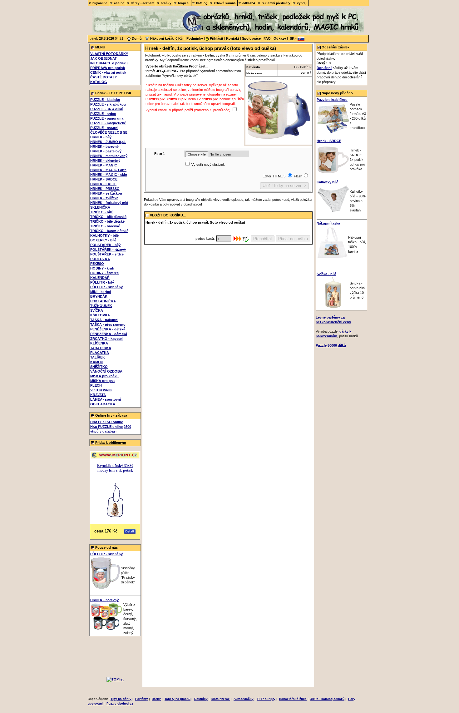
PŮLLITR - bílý (102, 282)
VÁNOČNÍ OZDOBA (106, 371)
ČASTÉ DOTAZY (103, 77)
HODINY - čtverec (104, 273)
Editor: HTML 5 (274, 176)
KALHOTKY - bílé (104, 235)
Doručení (324, 68)
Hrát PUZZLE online (106, 426)
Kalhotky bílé (327, 182)
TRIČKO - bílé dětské (107, 221)
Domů (137, 38)
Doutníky (201, 699)
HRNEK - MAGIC (103, 165)
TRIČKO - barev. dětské (109, 231)
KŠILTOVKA (100, 315)
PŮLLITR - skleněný (106, 287)
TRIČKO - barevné (105, 226)
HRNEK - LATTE (103, 184)
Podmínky (194, 38)
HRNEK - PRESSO (105, 189)
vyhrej (302, 3)
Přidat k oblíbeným (110, 442)
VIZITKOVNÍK (101, 390)
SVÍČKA (96, 310)
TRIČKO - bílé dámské (108, 217)
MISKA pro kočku (104, 376)
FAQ (267, 38)
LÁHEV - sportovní (105, 399)
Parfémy (141, 699)
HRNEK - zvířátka (104, 198)
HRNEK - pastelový (105, 151)
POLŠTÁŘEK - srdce (107, 254)
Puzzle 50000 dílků (331, 345)
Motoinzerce (220, 699)
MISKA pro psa (102, 381)
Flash (298, 176)
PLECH (96, 385)
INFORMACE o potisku (109, 63)
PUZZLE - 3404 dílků (106, 109)
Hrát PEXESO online (106, 422)
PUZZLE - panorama (106, 118)
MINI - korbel (100, 292)
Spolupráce (251, 38)
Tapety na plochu (177, 699)
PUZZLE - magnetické (108, 123)
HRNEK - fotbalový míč (109, 203)
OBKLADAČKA (102, 404)
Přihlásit (216, 38)
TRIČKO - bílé (101, 212)
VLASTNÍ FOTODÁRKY (109, 54)
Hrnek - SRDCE (329, 141)
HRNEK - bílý (100, 137)
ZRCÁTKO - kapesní (106, 338)
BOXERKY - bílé (103, 240)
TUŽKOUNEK (101, 306)
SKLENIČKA (100, 207)
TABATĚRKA (100, 348)
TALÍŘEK (97, 357)
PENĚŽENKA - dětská (107, 329)
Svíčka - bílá (326, 274)
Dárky (156, 699)
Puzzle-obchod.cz (119, 703)
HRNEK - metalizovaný (108, 156)
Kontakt (232, 38)
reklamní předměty (276, 3)
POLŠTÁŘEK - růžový (108, 249)
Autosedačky (244, 699)
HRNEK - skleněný (105, 160)
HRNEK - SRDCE (103, 179)
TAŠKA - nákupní (104, 320)
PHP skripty (266, 699)
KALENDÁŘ (100, 278)
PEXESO (97, 263)
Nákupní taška (328, 223)
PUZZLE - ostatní (104, 128)
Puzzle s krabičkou (332, 100)
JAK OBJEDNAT (103, 58)
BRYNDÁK (98, 296)
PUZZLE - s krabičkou (108, 104)
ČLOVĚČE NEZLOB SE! (109, 132)
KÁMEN (96, 362)
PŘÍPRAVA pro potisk (107, 68)
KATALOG (98, 82)
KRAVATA (98, 395)
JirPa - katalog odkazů (327, 699)
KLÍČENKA (99, 343)
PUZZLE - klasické (105, 100)
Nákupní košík (162, 38)
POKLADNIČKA (103, 301)
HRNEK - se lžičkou (106, 193)
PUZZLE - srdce (103, 114)
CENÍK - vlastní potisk (108, 72)
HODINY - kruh (102, 268)
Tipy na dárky (121, 699)
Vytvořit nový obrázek (208, 164)
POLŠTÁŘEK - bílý (105, 245)
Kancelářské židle (293, 699)
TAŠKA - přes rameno (108, 324)
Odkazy (280, 38)
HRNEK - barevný (104, 146)
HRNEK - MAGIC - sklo (108, 174)
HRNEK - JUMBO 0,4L (108, 142)
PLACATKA (99, 352)
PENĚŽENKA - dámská (108, 334)
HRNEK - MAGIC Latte (108, 170)
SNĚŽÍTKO (99, 367)
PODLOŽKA (100, 259)
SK (292, 38)
